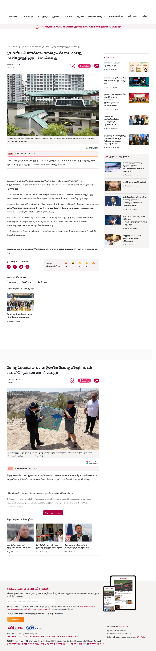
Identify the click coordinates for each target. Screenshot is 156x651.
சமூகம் (80, 16)
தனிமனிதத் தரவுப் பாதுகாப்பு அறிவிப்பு (38, 609)
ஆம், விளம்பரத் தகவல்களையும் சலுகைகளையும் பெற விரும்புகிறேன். (36, 614)
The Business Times (30, 636)
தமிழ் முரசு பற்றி (14, 643)
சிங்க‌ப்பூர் (28, 16)
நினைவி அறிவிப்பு (96, 643)
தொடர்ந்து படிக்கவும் (53, 513)
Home (9, 46)
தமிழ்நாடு (43, 16)
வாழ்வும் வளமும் (96, 16)
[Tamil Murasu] (15, 628)
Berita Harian (57, 636)
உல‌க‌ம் (68, 16)
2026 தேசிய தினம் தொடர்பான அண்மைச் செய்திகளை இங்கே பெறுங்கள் (81, 27)
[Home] (34, 628)
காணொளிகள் (116, 16)
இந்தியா (56, 16)
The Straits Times (14, 636)
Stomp (77, 636)
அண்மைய (13, 16)
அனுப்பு (15, 619)
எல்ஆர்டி (12, 282)
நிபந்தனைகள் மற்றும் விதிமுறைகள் (37, 643)
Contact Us (123, 626)
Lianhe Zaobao (44, 636)
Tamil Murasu (68, 636)
